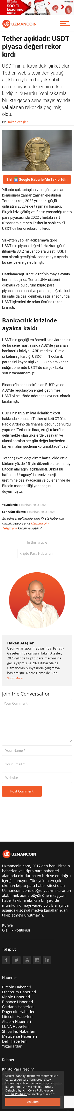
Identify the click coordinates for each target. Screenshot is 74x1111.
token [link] (54, 430)
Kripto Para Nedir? (18, 1069)
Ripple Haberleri (16, 996)
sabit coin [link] (55, 223)
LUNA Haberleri (15, 1026)
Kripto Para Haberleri (36, 553)
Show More (15, 678)
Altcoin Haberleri (16, 1021)
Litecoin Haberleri (17, 1016)
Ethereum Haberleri (19, 991)
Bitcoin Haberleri (16, 986)
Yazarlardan (12, 1046)
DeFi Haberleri (14, 1041)
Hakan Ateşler (20, 643)
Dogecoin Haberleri (19, 1011)
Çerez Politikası (38, 1090)
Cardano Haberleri (18, 1006)
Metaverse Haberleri (19, 1036)
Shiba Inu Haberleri (18, 1031)
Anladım (33, 1102)
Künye (7, 925)
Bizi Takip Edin (37, 179)
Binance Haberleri (17, 1001)
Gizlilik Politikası (16, 930)
